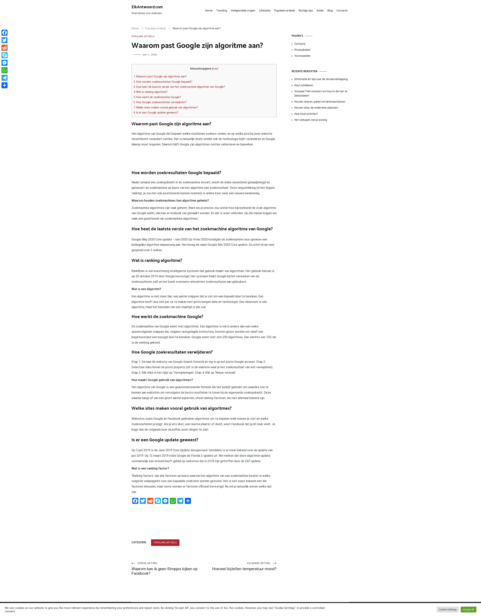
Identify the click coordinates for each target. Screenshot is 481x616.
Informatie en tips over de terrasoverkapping (321, 79)
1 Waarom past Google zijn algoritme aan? (160, 76)
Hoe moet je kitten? (306, 113)
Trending (221, 10)
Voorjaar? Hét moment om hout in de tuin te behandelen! (320, 93)
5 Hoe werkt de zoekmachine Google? (157, 97)
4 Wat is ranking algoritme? (151, 92)
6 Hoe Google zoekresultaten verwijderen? (160, 102)
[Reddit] (4, 47)
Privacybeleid (302, 49)
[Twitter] (4, 40)
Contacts (342, 10)
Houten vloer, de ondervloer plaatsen (316, 107)
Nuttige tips (306, 10)
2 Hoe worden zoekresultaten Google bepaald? (163, 81)
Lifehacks (265, 10)
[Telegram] (4, 78)
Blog (330, 10)
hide (215, 68)
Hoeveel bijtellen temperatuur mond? (244, 566)
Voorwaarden (302, 55)
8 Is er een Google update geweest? (156, 112)
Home (209, 10)
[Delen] (4, 85)
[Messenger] (4, 63)
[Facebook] (4, 32)
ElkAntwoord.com (147, 7)
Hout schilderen (303, 85)
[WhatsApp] (4, 70)
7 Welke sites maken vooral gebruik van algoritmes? (166, 107)
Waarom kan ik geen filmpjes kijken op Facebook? (164, 569)
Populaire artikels (284, 10)
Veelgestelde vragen (243, 10)
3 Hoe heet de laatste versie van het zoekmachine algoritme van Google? (179, 86)
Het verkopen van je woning (310, 119)
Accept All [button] (468, 609)
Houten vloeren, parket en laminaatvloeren (319, 101)
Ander (320, 10)
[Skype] (4, 55)
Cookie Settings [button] (448, 609)
